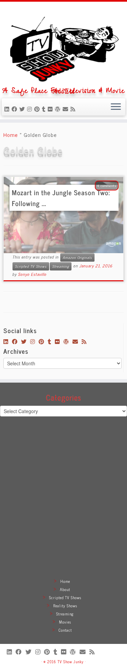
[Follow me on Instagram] (30, 108)
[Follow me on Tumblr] (45, 108)
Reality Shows (65, 606)
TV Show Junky (71, 661)
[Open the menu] (116, 107)
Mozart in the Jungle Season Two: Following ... (61, 198)
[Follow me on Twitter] (23, 108)
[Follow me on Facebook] (15, 108)
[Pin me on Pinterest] (38, 108)
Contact (65, 630)
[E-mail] (66, 108)
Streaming (60, 266)
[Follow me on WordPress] (59, 108)
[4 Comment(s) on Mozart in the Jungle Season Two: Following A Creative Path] (110, 194)
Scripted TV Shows (31, 266)
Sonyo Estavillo (32, 274)
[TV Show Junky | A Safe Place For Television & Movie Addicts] (63, 46)
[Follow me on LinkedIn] (8, 108)
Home (10, 134)
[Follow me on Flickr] (51, 108)
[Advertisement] (63, 505)
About (65, 589)
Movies (65, 622)
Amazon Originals (77, 257)
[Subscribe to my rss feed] (74, 108)
